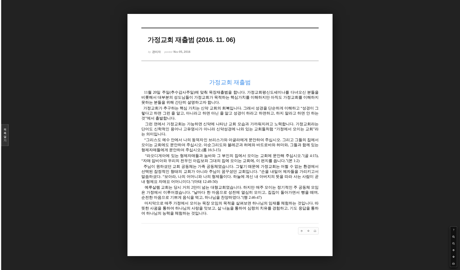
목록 (5, 135)
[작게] (453, 243)
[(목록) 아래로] (453, 256)
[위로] (453, 250)
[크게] (453, 236)
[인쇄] (453, 263)
